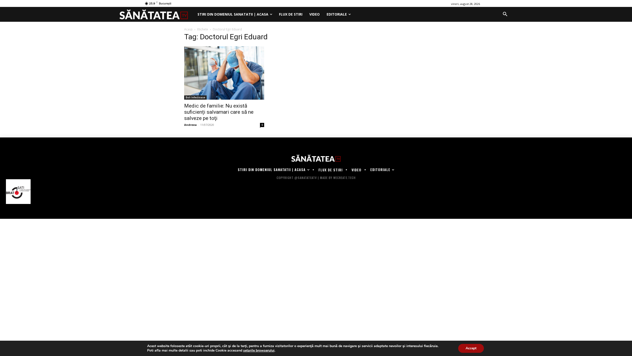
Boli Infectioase (195, 97)
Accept (471, 348)
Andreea (190, 125)
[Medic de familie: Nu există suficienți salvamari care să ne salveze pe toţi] (224, 73)
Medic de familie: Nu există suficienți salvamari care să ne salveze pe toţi (219, 112)
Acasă (188, 29)
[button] (505, 14)
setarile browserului (259, 350)
